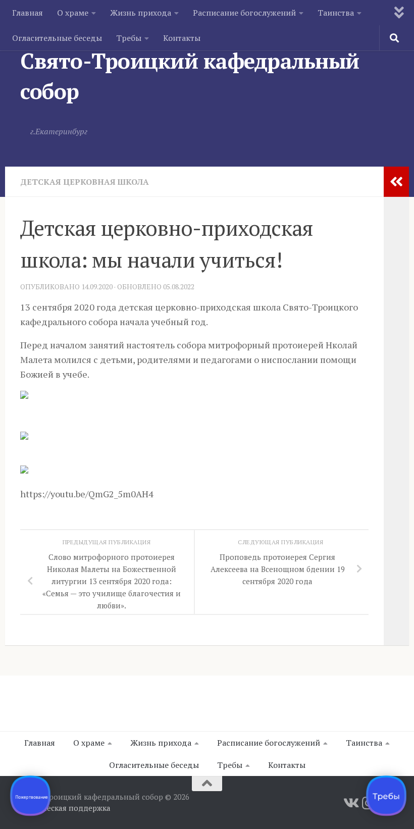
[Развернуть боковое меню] (396, 182)
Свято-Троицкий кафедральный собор (189, 75)
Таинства (336, 12)
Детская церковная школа (84, 181)
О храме (72, 12)
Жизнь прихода (140, 12)
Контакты (181, 37)
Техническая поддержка (65, 808)
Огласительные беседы (57, 37)
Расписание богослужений (244, 12)
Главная (27, 12)
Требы (128, 37)
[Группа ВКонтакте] (350, 803)
